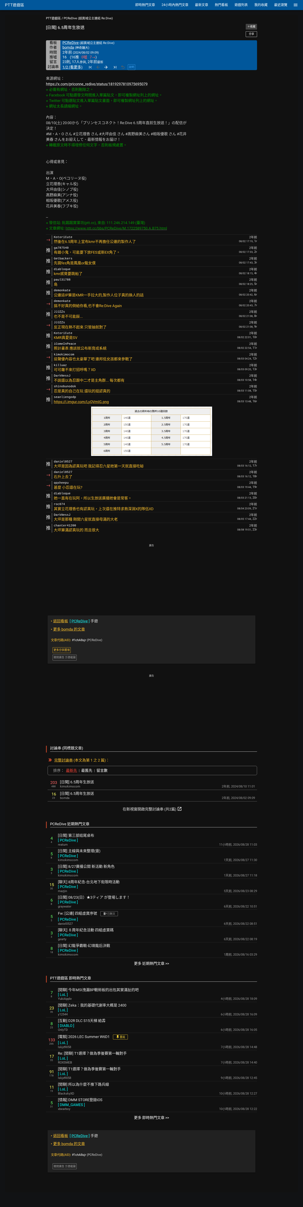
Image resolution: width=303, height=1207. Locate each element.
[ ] (68, 840)
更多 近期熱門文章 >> (151, 963)
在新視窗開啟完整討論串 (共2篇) (152, 808)
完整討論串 (63, 760)
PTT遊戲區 (53, 18)
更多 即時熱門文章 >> (151, 1118)
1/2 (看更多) (72, 67)
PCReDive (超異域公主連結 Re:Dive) (88, 18)
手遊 (74, 621)
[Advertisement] (151, 577)
